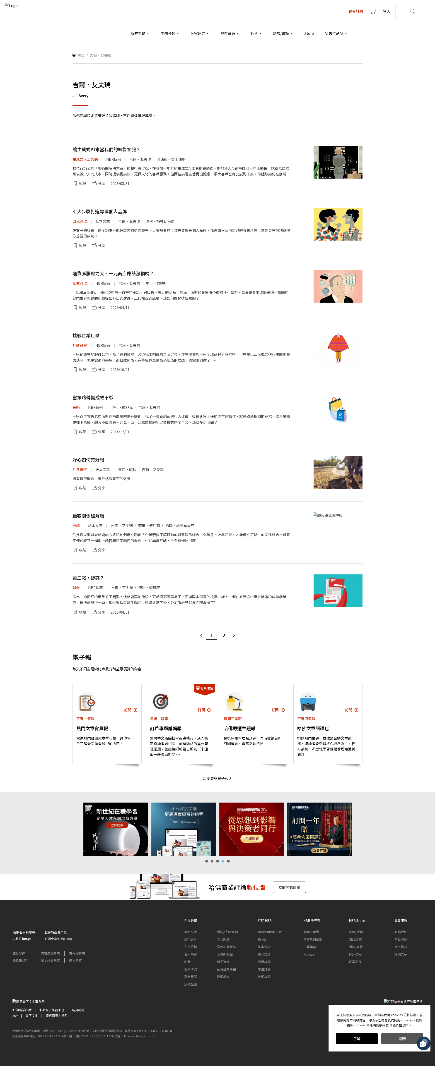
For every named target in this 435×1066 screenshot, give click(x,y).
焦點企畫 (190, 984)
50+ (15, 1015)
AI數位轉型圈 (21, 939)
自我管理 (79, 221)
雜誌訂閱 (355, 939)
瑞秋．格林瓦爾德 (159, 221)
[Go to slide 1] (206, 861)
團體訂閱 (264, 961)
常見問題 (400, 939)
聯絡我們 (400, 932)
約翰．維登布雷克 (179, 525)
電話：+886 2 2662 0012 (44, 1036)
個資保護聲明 (50, 953)
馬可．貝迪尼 (156, 283)
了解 (356, 1038)
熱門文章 (190, 939)
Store (309, 33)
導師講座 (223, 976)
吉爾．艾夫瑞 (140, 159)
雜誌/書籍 (356, 946)
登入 (386, 11)
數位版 (262, 939)
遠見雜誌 (78, 1010)
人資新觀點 (225, 954)
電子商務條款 (50, 960)
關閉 (402, 1038)
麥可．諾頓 (127, 469)
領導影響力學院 (57, 1015)
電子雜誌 (264, 954)
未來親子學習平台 (51, 1010)
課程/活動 (356, 932)
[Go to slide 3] (217, 861)
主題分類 (190, 946)
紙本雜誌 (264, 946)
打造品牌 (79, 345)
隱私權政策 (20, 960)
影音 (187, 961)
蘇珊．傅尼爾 (149, 525)
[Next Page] (234, 635)
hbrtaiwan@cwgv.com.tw (139, 1036)
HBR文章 (355, 954)
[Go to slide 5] (228, 861)
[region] (217, 829)
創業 (76, 587)
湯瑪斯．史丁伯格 (171, 159)
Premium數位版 (270, 932)
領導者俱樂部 (312, 939)
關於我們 (18, 953)
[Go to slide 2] (212, 861)
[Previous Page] (201, 635)
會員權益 (400, 946)
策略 (76, 407)
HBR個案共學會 (23, 932)
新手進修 (223, 961)
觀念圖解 (190, 976)
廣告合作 (75, 960)
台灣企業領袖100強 (58, 939)
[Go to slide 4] (223, 861)
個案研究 (190, 969)
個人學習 (190, 954)
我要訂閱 (355, 11)
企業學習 (309, 946)
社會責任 (79, 469)
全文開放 (223, 939)
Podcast (309, 954)
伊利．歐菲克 (122, 407)
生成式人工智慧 (85, 159)
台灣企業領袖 (226, 969)
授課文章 (400, 954)
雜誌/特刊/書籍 (227, 932)
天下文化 (31, 1015)
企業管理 (79, 283)
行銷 (76, 525)
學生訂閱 (264, 969)
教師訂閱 (264, 976)
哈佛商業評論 (21, 1010)
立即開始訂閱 (289, 887)
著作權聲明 (77, 953)
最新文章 (190, 932)
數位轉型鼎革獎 (56, 932)
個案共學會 (311, 932)
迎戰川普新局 (226, 946)
